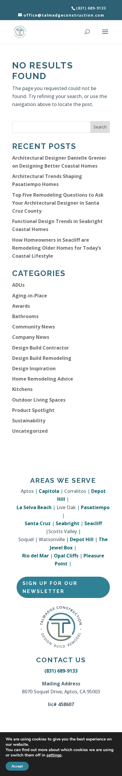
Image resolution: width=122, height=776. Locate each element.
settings (54, 755)
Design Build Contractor (40, 347)
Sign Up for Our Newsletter (50, 587)
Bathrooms (25, 316)
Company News (30, 337)
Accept (17, 766)
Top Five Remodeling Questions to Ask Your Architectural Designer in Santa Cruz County (58, 203)
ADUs (18, 285)
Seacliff (93, 523)
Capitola (49, 491)
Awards (21, 306)
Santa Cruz (38, 523)
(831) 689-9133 (61, 671)
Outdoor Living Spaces (38, 400)
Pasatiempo (95, 507)
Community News (33, 326)
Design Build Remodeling (41, 358)
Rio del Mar (35, 555)
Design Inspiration (34, 368)
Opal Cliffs (66, 555)
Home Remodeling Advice (42, 379)
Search (100, 127)
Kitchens (22, 389)
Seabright (67, 523)
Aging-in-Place (29, 295)
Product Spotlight (33, 410)
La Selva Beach (34, 507)
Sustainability (28, 420)
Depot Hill (82, 539)
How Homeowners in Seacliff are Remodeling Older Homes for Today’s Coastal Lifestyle (56, 248)
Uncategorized (30, 431)
